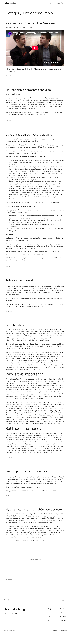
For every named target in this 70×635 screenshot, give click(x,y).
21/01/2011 (8, 76)
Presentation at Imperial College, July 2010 (30, 541)
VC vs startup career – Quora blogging (29, 134)
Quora (37, 139)
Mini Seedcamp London (35, 331)
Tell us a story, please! (19, 280)
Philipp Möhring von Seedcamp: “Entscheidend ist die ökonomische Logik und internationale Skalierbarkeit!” (34, 113)
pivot (37, 446)
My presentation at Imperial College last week (34, 509)
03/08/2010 (9, 495)
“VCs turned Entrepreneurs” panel (22, 329)
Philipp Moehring (10, 3)
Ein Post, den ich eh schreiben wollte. (28, 89)
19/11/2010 (8, 266)
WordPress (63, 630)
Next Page (62, 600)
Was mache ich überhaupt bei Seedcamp (31, 23)
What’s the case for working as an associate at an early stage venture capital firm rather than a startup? (34, 146)
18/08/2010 (9, 311)
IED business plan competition (52, 514)
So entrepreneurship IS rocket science (29, 471)
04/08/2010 (9, 457)
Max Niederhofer (56, 331)
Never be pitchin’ (16, 325)
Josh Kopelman (25, 491)
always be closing (19, 336)
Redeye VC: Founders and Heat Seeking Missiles (24, 487)
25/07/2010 (9, 580)
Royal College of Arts (54, 518)
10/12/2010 (8, 120)
